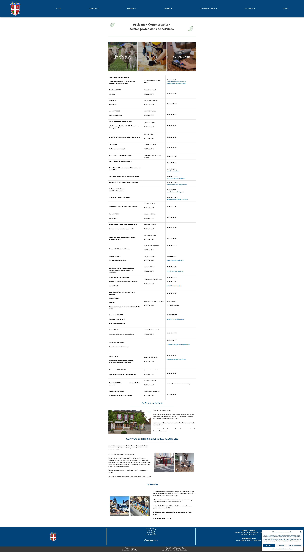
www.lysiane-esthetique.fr (175, 192)
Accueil (58, 8)
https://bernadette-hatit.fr (175, 260)
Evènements (131, 8)
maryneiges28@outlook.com (176, 178)
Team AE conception (181, 550)
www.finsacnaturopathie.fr (175, 271)
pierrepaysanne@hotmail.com (176, 359)
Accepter (269, 545)
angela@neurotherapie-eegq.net (177, 199)
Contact (286, 8)
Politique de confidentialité (278, 549)
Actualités (93, 8)
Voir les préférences (295, 545)
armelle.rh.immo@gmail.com (176, 319)
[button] (301, 532)
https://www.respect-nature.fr (176, 83)
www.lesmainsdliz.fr (173, 171)
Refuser (281, 545)
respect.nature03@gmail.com (176, 81)
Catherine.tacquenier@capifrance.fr (178, 344)
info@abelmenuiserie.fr (174, 286)
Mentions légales (288, 549)
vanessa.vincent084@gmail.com (177, 184)
